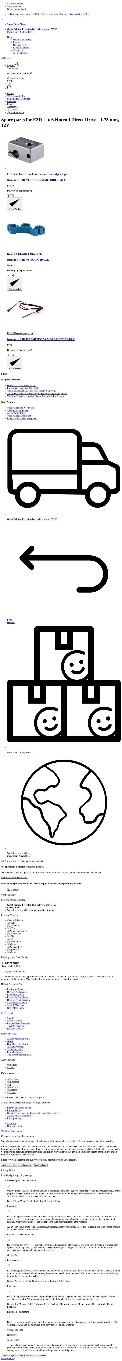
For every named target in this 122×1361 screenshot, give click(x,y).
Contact (10, 1067)
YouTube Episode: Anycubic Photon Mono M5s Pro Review (35, 396)
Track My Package (16, 1026)
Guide (10, 1041)
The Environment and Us (19, 1054)
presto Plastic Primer (16, 413)
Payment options (21, 47)
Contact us (18, 50)
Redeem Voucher (15, 1028)
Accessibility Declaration (19, 1115)
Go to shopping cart (16, 9)
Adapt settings (40, 1165)
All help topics (20, 53)
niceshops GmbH (22, 1102)
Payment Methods (15, 994)
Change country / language (31, 1097)
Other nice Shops (15, 1126)
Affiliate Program (15, 1046)
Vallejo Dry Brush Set (17, 410)
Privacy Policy (14, 1110)
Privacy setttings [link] (14, 1118)
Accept (5, 1165)
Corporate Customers (17, 1002)
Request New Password (18, 1023)
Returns (16, 42)
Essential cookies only (21, 1165)
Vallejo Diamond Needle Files (21, 407)
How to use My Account (18, 1000)
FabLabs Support (15, 1052)
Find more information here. (14, 877)
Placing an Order (15, 989)
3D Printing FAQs (15, 1049)
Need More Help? (15, 1008)
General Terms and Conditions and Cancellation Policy (33, 1113)
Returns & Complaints (17, 997)
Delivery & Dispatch (17, 992)
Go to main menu (15, 3)
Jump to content (14, 6)
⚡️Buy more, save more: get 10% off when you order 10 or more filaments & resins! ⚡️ (48, 14)
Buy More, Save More (17, 1044)
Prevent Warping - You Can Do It (23, 388)
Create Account (14, 1020)
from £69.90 (32, 29)
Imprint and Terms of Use (19, 1107)
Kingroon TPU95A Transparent (22, 418)
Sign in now (13, 68)
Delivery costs (19, 45)
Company (11, 1123)
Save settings (8, 1355)
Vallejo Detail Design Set (19, 415)
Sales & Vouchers (15, 1005)
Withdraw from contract (12, 1131)
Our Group (12, 1064)
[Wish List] (9, 83)
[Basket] (64, 87)
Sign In (10, 1018)
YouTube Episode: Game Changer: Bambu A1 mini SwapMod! (37, 393)
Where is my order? (22, 39)
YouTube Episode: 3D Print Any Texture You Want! (31, 391)
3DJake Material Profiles (18, 1038)
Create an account (15, 78)
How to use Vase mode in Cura (21, 385)
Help (9, 37)
